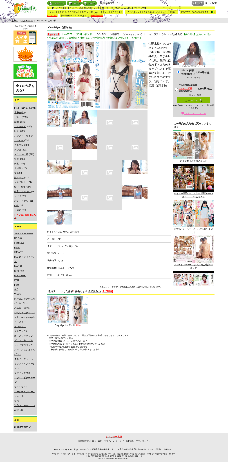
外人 (16, 205)
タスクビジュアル (23, 358)
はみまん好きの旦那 (24, 298)
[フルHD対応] (27, 20)
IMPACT (18, 252)
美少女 (17, 149)
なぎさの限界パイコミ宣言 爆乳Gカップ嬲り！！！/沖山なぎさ (193, 195)
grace (17, 247)
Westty (17, 293)
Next (143, 74)
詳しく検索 (211, 2)
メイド (17, 196)
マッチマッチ (21, 386)
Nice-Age (19, 270)
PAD (16, 279)
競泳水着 (19, 177)
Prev (51, 74)
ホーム (14, 20)
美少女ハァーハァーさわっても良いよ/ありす (193, 230)
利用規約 (130, 441)
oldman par (20, 275)
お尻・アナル (21, 200)
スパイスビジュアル (24, 349)
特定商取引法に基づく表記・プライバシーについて (101, 441)
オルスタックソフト (24, 335)
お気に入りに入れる (195, 113)
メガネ (17, 209)
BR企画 (18, 238)
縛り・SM (19, 186)
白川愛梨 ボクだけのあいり (193, 160)
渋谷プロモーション (24, 405)
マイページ (59, 3)
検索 (201, 3)
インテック (20, 326)
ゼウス (17, 354)
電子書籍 (19, 112)
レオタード (20, 126)
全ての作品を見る (25, 87)
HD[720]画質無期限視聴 (188, 72)
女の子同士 (20, 182)
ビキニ (17, 117)
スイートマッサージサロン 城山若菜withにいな (193, 266)
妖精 (16, 400)
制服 (16, 121)
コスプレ (19, 144)
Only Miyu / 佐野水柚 (65, 325)
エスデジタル (21, 331)
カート (77, 3)
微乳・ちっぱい (22, 191)
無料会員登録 (97, 15)
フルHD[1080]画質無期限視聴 (188, 88)
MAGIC (18, 266)
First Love (19, 242)
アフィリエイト (143, 441)
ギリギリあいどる (23, 340)
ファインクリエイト (24, 372)
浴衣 (16, 158)
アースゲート (21, 321)
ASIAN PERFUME (23, 233)
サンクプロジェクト (24, 344)
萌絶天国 (19, 410)
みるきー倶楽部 (22, 307)
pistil (16, 284)
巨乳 (16, 131)
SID (16, 289)
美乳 (16, 163)
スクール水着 (21, 154)
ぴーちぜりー (21, 303)
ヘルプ (92, 3)
